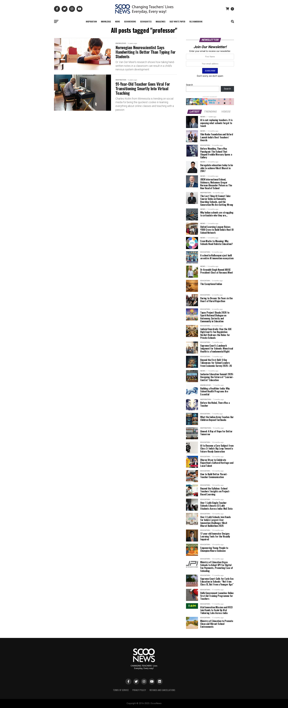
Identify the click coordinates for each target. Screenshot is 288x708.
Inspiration (91, 21)
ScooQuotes (146, 21)
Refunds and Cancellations (162, 690)
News (117, 21)
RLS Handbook (195, 21)
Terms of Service (121, 690)
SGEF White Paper (177, 21)
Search (189, 85)
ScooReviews (130, 21)
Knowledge (106, 21)
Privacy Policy (139, 690)
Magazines (160, 21)
